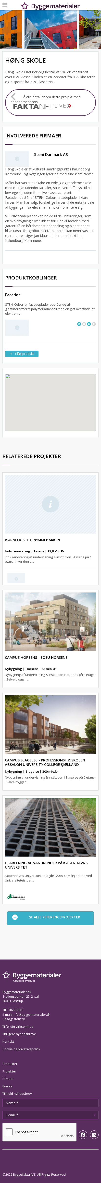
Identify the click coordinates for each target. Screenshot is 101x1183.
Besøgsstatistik (13, 1019)
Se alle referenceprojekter (54, 917)
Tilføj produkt (24, 354)
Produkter (9, 1063)
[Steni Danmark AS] (17, 327)
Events (7, 1086)
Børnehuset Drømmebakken (32, 539)
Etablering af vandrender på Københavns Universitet (46, 865)
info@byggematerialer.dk (31, 1014)
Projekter (9, 1071)
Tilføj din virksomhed (17, 1026)
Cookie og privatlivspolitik (21, 1049)
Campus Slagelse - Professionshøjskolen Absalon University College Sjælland (45, 762)
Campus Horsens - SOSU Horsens (36, 657)
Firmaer (8, 1078)
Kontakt (8, 1041)
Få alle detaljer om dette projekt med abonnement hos (46, 99)
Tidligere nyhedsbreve (19, 1034)
